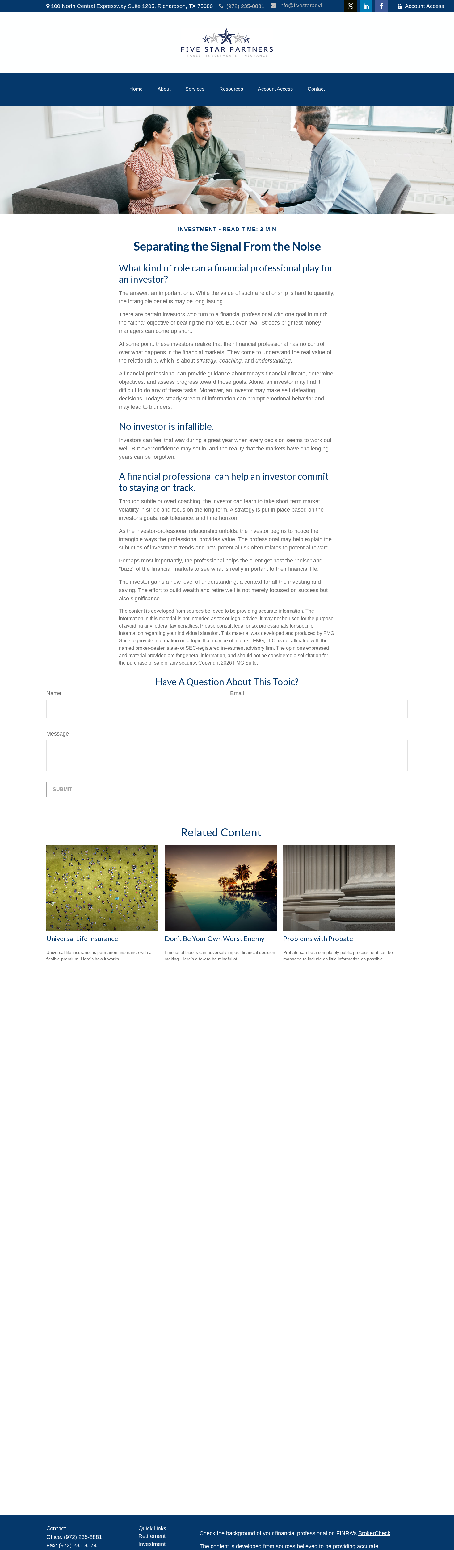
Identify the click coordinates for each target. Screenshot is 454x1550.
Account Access (424, 6)
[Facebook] (381, 6)
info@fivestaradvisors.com (304, 5)
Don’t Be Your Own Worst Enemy (214, 938)
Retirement (152, 1536)
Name (53, 693)
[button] (136, 89)
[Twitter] (350, 6)
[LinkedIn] (366, 6)
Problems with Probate (318, 938)
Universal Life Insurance (82, 938)
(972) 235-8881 (245, 6)
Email (237, 693)
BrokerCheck (374, 1533)
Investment (152, 1544)
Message (57, 734)
